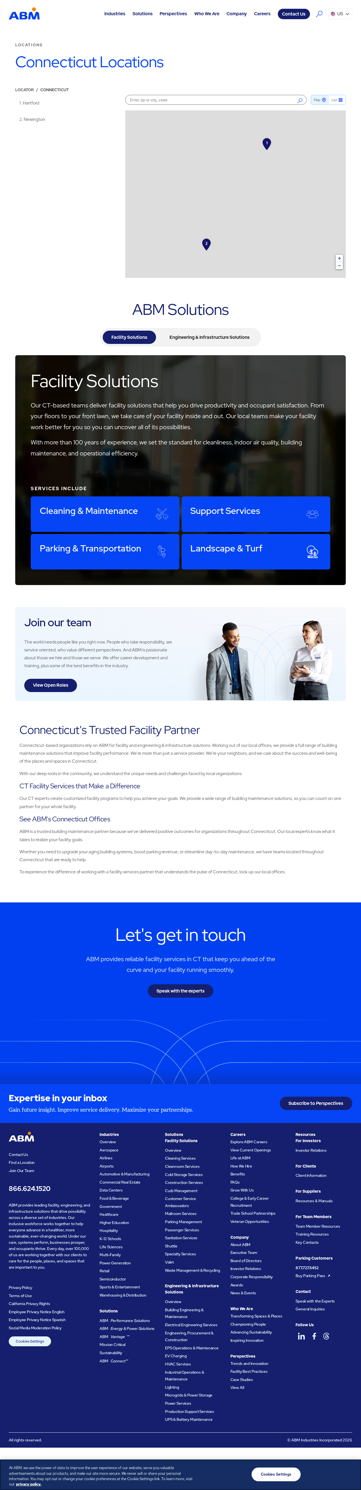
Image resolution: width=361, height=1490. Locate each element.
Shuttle (171, 1246)
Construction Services (184, 1182)
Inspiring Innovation (247, 1340)
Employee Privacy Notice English (37, 1311)
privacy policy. (28, 1484)
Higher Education (114, 1222)
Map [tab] (317, 100)
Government (111, 1206)
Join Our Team (21, 1170)
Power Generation (115, 1263)
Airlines (106, 1157)
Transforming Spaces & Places (256, 1316)
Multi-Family (110, 1254)
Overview (108, 1141)
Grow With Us (242, 1190)
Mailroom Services (181, 1213)
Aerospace (109, 1150)
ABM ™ (114, 1336)
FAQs (235, 1182)
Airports (107, 1166)
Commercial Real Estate (120, 1182)
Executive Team (243, 1252)
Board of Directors (246, 1260)
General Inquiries (310, 1309)
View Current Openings (250, 1150)
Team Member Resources (318, 1226)
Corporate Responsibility (251, 1276)
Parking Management (183, 1221)
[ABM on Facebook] (314, 1336)
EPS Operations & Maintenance (192, 1348)
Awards (236, 1285)
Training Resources (312, 1234)
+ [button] (339, 258)
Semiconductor (113, 1279)
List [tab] (334, 100)
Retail (104, 1270)
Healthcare (109, 1214)
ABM (125, 1320)
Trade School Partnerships (253, 1213)
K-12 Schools (110, 1238)
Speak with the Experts (315, 1301)
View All (237, 1387)
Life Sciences (111, 1246)
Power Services (178, 1403)
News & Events (243, 1292)
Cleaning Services (180, 1158)
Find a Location (22, 1162)
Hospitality (109, 1230)
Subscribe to (316, 1103)
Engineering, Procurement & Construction (189, 1336)
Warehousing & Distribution (123, 1295)
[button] (115, 14)
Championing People (248, 1324)
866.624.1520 (29, 1188)
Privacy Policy (20, 1287)
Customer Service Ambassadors (180, 1202)
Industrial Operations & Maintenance (184, 1376)
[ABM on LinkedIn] (301, 1336)
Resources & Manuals (314, 1200)
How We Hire (241, 1166)
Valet (169, 1262)
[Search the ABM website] (319, 13)
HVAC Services (178, 1364)
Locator (24, 89)
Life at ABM (240, 1157)
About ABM (240, 1244)
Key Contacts (307, 1242)
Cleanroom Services (182, 1166)
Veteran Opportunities (249, 1221)
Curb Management (181, 1190)
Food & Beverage (114, 1198)
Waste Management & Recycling (192, 1270)
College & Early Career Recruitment (249, 1202)
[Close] (352, 1474)
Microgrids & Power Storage (188, 1395)
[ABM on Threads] (326, 1336)
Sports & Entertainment (120, 1287)
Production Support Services (189, 1411)
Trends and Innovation (249, 1363)
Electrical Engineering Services (191, 1324)
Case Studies (241, 1379)
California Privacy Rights (29, 1303)
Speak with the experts (180, 991)
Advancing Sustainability (251, 1332)
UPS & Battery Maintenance (189, 1419)
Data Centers (111, 1190)
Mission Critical (113, 1344)
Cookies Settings (30, 1341)
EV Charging (176, 1355)
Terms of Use (20, 1295)
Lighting (172, 1387)
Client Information (311, 1175)
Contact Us (293, 14)
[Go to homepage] (24, 14)
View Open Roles (50, 685)
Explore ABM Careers (248, 1141)
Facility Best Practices (249, 1371)
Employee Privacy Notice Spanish (37, 1319)
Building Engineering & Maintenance (184, 1313)
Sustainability (111, 1352)
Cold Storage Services (184, 1174)
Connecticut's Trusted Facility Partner (109, 730)
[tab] (129, 337)
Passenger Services (182, 1229)
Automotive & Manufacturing (124, 1174)
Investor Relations (245, 1268)
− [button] (339, 266)
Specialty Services (180, 1253)
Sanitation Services (181, 1237)
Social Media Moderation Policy (35, 1327)
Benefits (237, 1174)
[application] (235, 194)
